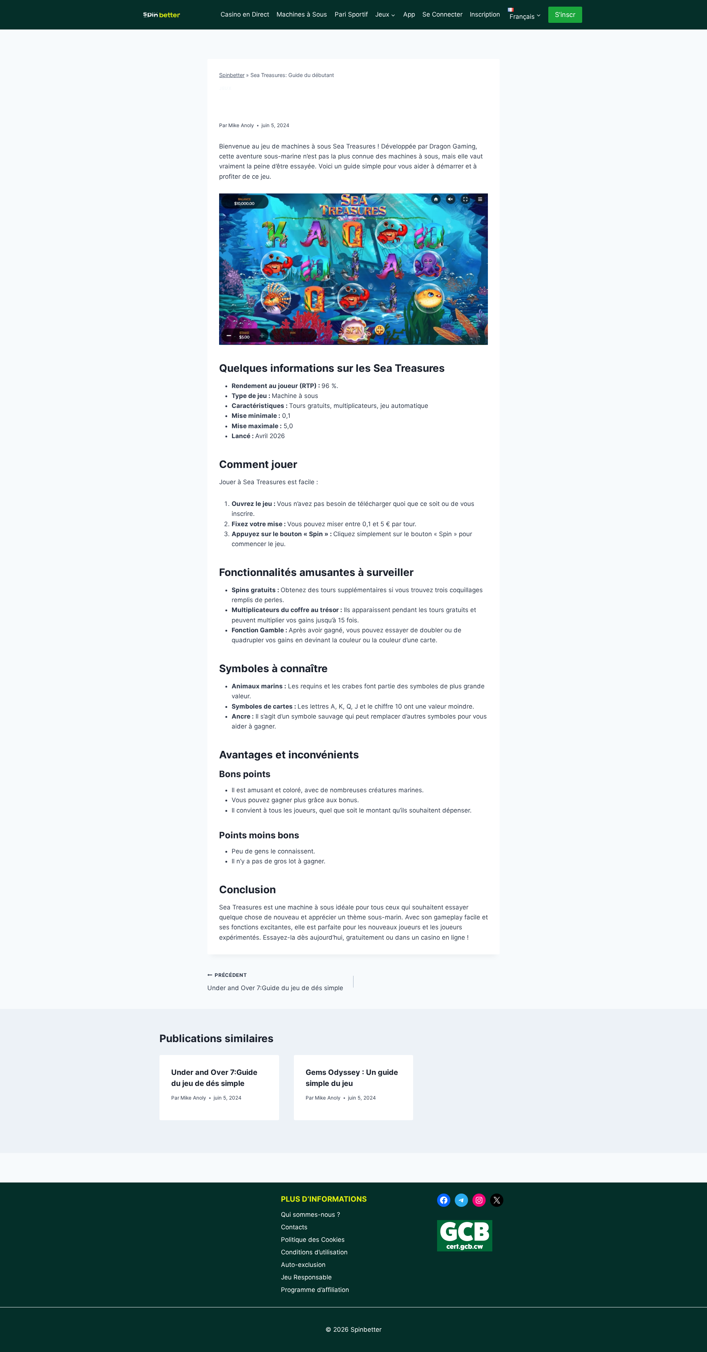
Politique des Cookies (313, 1239)
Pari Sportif (351, 14)
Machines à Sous (302, 14)
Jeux (225, 88)
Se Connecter (442, 14)
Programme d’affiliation (315, 1289)
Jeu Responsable (306, 1277)
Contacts (294, 1227)
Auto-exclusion (303, 1264)
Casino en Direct (245, 14)
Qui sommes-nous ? (310, 1214)
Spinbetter (232, 75)
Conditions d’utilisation (314, 1252)
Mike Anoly (241, 125)
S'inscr (565, 14)
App (409, 14)
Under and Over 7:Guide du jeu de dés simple (275, 982)
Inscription (485, 14)
